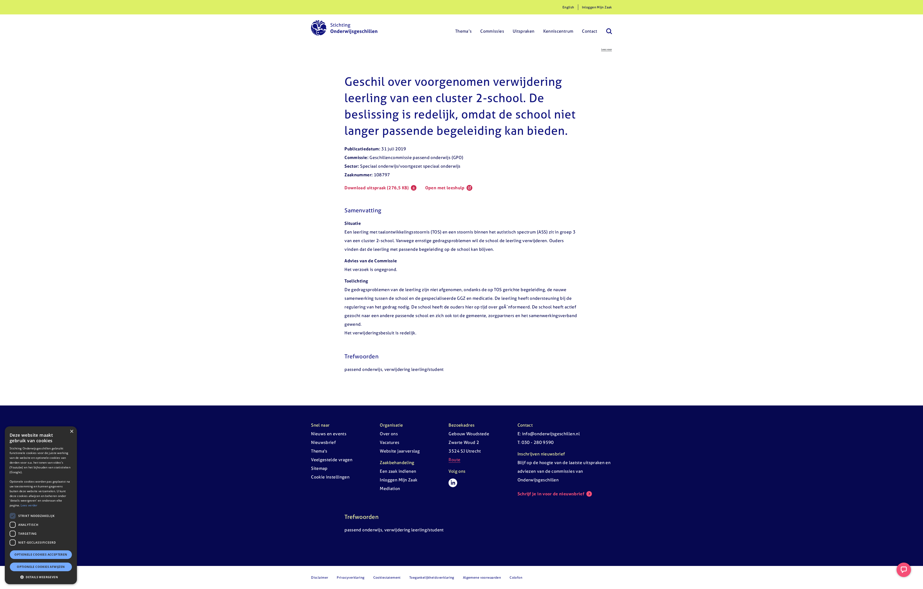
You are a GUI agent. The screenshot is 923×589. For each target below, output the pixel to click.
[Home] (344, 27)
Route (454, 460)
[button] (41, 577)
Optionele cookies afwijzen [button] (41, 567)
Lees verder (29, 505)
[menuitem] (463, 27)
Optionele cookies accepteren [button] (40, 554)
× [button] (71, 431)
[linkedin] (453, 483)
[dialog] (41, 505)
